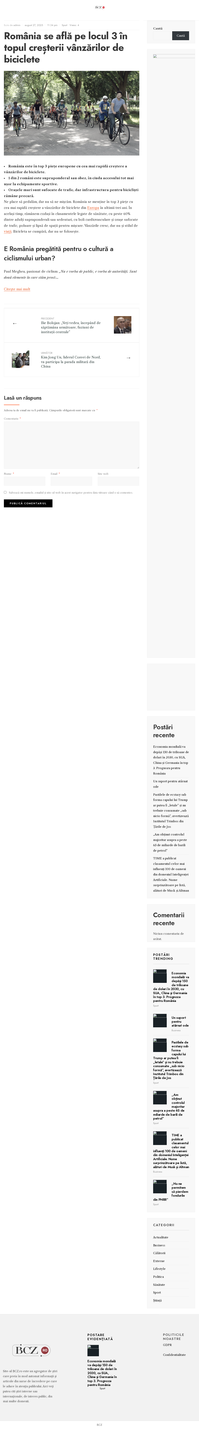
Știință (157, 1300)
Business (176, 1030)
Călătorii (159, 1253)
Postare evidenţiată (100, 1337)
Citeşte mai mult (17, 289)
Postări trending (163, 956)
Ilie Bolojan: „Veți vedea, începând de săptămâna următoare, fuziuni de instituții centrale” (71, 325)
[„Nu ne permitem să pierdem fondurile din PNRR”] (160, 1186)
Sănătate (159, 1285)
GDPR (167, 1345)
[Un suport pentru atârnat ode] (160, 1020)
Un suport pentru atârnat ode (180, 1021)
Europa (93, 208)
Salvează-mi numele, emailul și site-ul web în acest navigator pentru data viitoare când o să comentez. (71, 492)
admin (16, 25)
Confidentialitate (174, 1355)
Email (55, 473)
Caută (157, 28)
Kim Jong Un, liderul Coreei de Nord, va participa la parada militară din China (71, 359)
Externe (159, 1261)
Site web (103, 473)
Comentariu (12, 418)
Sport (64, 25)
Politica (158, 1277)
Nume (9, 473)
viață (7, 231)
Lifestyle (159, 1269)
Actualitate (160, 1237)
